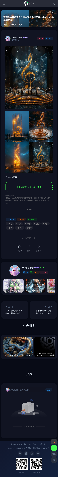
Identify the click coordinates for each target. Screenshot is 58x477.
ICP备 (36, 448)
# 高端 (27, 224)
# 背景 (18, 224)
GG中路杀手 (17, 37)
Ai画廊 (13, 24)
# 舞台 (45, 224)
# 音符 (29, 228)
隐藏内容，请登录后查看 (30, 186)
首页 (7, 24)
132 (26, 272)
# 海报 (10, 224)
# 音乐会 (19, 228)
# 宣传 (10, 228)
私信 (50, 38)
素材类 (33, 219)
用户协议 (24, 444)
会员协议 (33, 444)
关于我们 (43, 444)
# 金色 (36, 224)
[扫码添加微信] (54, 454)
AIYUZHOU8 (26, 448)
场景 (22, 219)
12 (38, 272)
